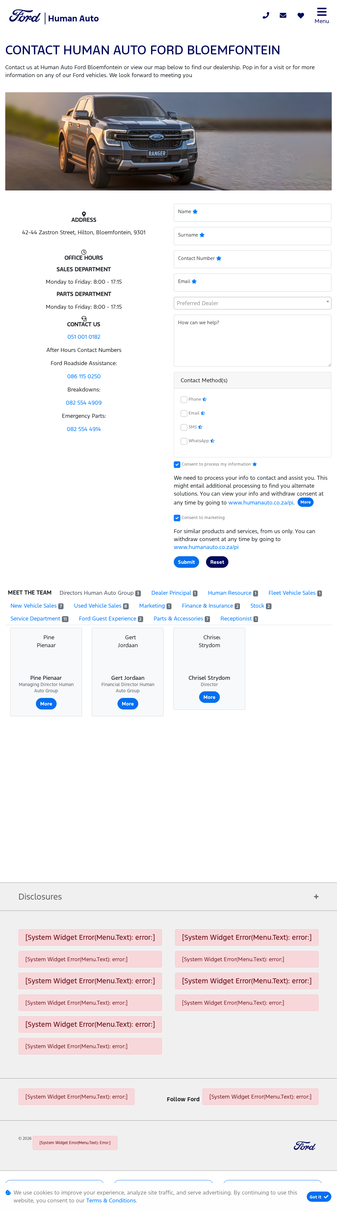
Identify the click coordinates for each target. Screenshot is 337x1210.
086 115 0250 (84, 376)
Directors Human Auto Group (99, 592)
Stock (260, 605)
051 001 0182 (83, 336)
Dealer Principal (173, 592)
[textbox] (252, 303)
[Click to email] (283, 15)
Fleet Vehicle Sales (295, 592)
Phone (195, 399)
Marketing (154, 605)
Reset (217, 562)
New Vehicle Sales (36, 605)
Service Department (39, 618)
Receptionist (238, 618)
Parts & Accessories (181, 618)
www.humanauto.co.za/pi (260, 502)
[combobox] (252, 303)
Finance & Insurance (210, 605)
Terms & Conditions (111, 1200)
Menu (322, 21)
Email (195, 413)
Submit (186, 562)
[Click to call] (265, 15)
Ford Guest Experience (110, 618)
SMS (193, 427)
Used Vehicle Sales (100, 605)
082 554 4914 (84, 429)
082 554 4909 (84, 402)
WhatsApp (199, 441)
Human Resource (232, 592)
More (305, 502)
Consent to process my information (217, 464)
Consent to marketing (203, 517)
